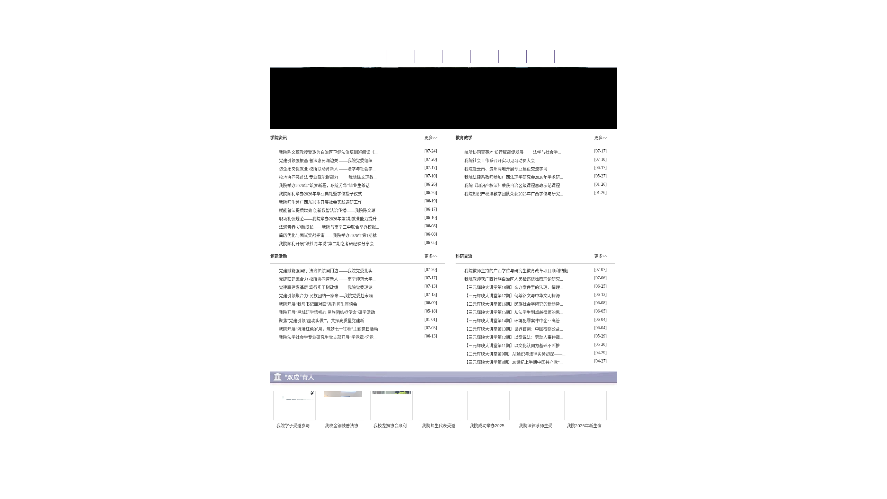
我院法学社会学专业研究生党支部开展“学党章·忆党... (328, 337)
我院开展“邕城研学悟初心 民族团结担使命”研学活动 (327, 312)
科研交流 (464, 256)
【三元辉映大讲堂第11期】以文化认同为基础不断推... (513, 345)
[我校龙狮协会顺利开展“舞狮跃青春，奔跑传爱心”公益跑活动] (391, 419)
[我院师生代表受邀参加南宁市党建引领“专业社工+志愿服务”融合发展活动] (440, 419)
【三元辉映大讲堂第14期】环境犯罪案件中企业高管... (513, 320)
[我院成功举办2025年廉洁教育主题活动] (488, 419)
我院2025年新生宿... (586, 425)
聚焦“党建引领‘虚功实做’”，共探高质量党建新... (323, 320)
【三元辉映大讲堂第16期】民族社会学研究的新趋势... (513, 304)
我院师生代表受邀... (440, 425)
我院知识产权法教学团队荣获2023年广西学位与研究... (513, 194)
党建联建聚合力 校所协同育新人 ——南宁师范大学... (327, 279)
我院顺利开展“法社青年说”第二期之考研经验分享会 (326, 244)
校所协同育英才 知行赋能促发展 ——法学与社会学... (512, 152)
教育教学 (464, 137)
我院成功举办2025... (489, 425)
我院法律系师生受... (537, 425)
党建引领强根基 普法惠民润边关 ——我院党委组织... (327, 160)
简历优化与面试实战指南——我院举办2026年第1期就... (329, 235)
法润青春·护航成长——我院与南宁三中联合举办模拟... (329, 227)
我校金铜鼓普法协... (343, 425)
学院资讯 (278, 137)
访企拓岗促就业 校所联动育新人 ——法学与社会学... (327, 169)
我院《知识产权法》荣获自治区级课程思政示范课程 (512, 185)
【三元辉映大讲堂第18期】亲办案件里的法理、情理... (513, 287)
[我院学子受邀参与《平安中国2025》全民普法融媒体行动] (294, 419)
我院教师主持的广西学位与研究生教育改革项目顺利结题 (516, 271)
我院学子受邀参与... (294, 425)
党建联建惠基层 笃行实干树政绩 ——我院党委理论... (327, 287)
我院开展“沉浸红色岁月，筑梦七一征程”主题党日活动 (328, 329)
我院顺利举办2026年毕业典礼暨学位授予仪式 (320, 194)
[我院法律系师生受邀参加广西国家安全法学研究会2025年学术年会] (537, 419)
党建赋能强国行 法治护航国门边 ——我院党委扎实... (327, 271)
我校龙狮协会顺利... (392, 425)
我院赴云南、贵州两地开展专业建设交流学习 (505, 169)
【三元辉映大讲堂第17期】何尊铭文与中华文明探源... (513, 296)
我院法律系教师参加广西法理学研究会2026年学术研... (513, 177)
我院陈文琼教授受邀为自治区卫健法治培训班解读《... (328, 152)
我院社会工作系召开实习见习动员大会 (499, 160)
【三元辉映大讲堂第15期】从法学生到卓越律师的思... (513, 312)
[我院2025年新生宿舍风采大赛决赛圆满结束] (585, 419)
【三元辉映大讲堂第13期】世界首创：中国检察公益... (513, 329)
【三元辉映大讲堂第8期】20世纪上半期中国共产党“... (513, 362)
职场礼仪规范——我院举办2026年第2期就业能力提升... (329, 219)
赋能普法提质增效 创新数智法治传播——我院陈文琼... (329, 210)
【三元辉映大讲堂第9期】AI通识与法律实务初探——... (514, 354)
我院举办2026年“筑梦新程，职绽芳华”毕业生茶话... (326, 185)
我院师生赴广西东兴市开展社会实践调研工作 (320, 202)
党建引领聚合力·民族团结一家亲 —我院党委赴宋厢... (327, 296)
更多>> (431, 137)
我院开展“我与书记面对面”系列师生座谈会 (318, 304)
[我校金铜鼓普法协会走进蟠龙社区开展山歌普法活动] (343, 419)
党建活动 (278, 256)
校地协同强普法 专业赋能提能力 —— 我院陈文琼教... (328, 177)
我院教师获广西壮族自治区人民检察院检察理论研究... (513, 279)
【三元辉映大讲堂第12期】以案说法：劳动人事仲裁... (513, 337)
